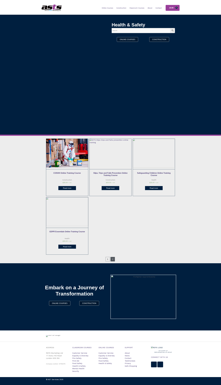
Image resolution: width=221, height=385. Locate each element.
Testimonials (130, 361)
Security (75, 371)
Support (129, 348)
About (150, 8)
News (127, 356)
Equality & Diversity (80, 356)
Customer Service (79, 353)
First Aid (75, 361)
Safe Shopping (131, 366)
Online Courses (107, 8)
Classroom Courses (136, 8)
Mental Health (78, 369)
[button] (48, 336)
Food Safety (77, 363)
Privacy (128, 363)
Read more (67, 188)
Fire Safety (76, 358)
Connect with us (159, 357)
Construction (121, 8)
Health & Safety (79, 366)
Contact (159, 8)
